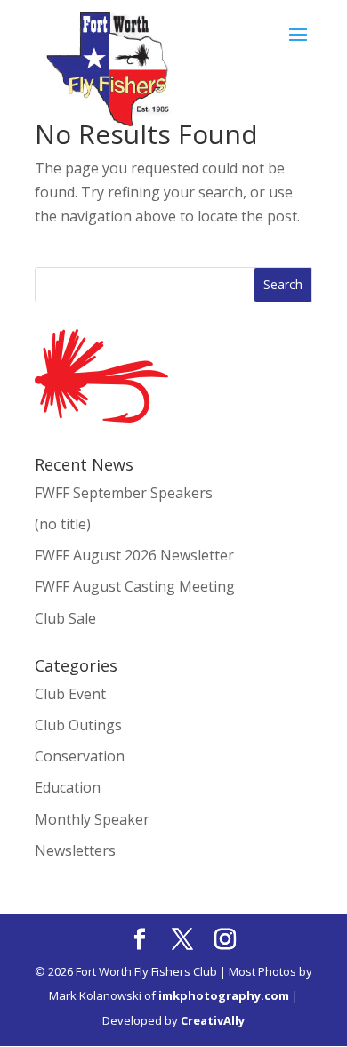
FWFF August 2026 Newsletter (134, 555)
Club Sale (65, 618)
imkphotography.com (223, 995)
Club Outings (78, 725)
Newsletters (75, 850)
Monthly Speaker (92, 819)
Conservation (80, 756)
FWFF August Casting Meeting (135, 586)
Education (68, 787)
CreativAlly (213, 1020)
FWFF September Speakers (124, 493)
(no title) (63, 524)
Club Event (70, 694)
